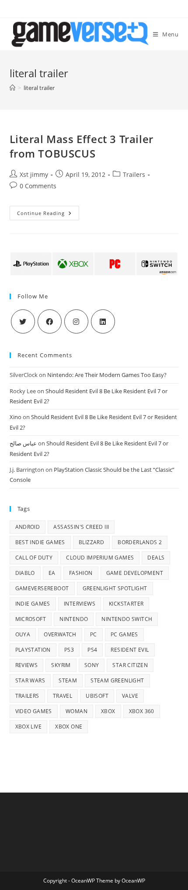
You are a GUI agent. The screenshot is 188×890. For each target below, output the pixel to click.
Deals (155, 557)
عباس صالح (23, 443)
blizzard (91, 542)
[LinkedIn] (103, 321)
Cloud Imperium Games (100, 557)
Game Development (134, 573)
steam (68, 680)
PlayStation (33, 649)
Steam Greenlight (117, 680)
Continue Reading (48, 214)
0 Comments (38, 186)
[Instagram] (76, 321)
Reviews (26, 665)
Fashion (81, 573)
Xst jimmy (34, 174)
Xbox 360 (141, 711)
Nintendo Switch (126, 619)
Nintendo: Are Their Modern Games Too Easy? (107, 375)
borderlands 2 (140, 542)
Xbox (108, 711)
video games (33, 711)
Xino (15, 417)
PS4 (92, 649)
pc (93, 634)
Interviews (79, 603)
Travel (62, 696)
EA (52, 573)
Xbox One (68, 726)
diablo (25, 573)
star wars (30, 680)
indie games (32, 603)
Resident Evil (130, 649)
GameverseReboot (42, 588)
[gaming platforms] (94, 263)
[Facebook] (50, 321)
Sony (91, 665)
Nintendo (73, 619)
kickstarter (126, 603)
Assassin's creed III (81, 527)
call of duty (34, 557)
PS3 (69, 649)
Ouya (23, 634)
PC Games (124, 634)
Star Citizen (130, 665)
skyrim (60, 665)
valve (130, 696)
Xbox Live (28, 726)
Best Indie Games (40, 542)
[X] (23, 321)
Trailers (134, 174)
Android (27, 527)
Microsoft (30, 619)
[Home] (12, 88)
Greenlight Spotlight (115, 588)
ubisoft (97, 696)
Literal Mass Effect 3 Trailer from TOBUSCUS (81, 146)
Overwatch (60, 634)
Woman (76, 711)
